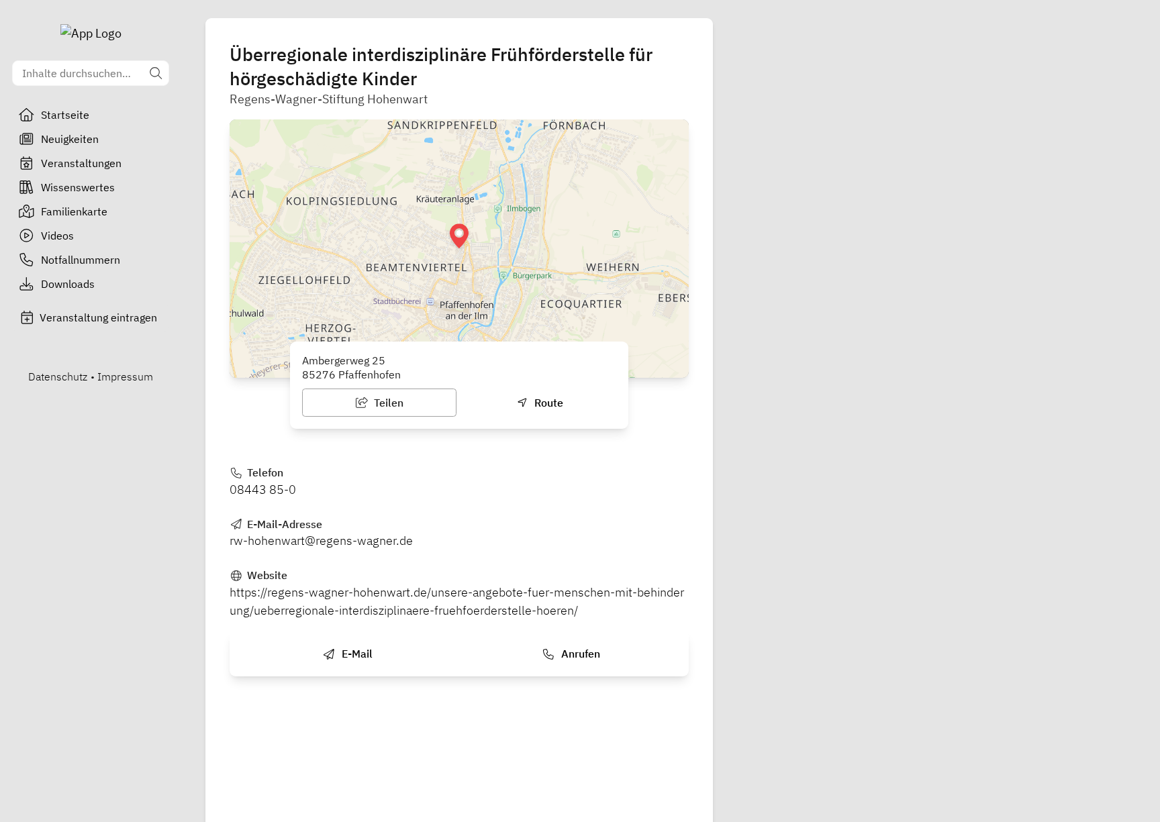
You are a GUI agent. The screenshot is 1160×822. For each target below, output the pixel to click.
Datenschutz (57, 376)
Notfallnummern (80, 259)
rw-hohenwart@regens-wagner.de (321, 540)
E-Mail (356, 653)
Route (547, 402)
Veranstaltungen (81, 163)
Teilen (387, 402)
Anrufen (579, 653)
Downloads (68, 284)
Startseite (65, 114)
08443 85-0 (263, 489)
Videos (57, 235)
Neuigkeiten (70, 139)
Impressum (125, 376)
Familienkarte (74, 211)
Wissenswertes (78, 187)
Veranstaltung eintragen (98, 317)
